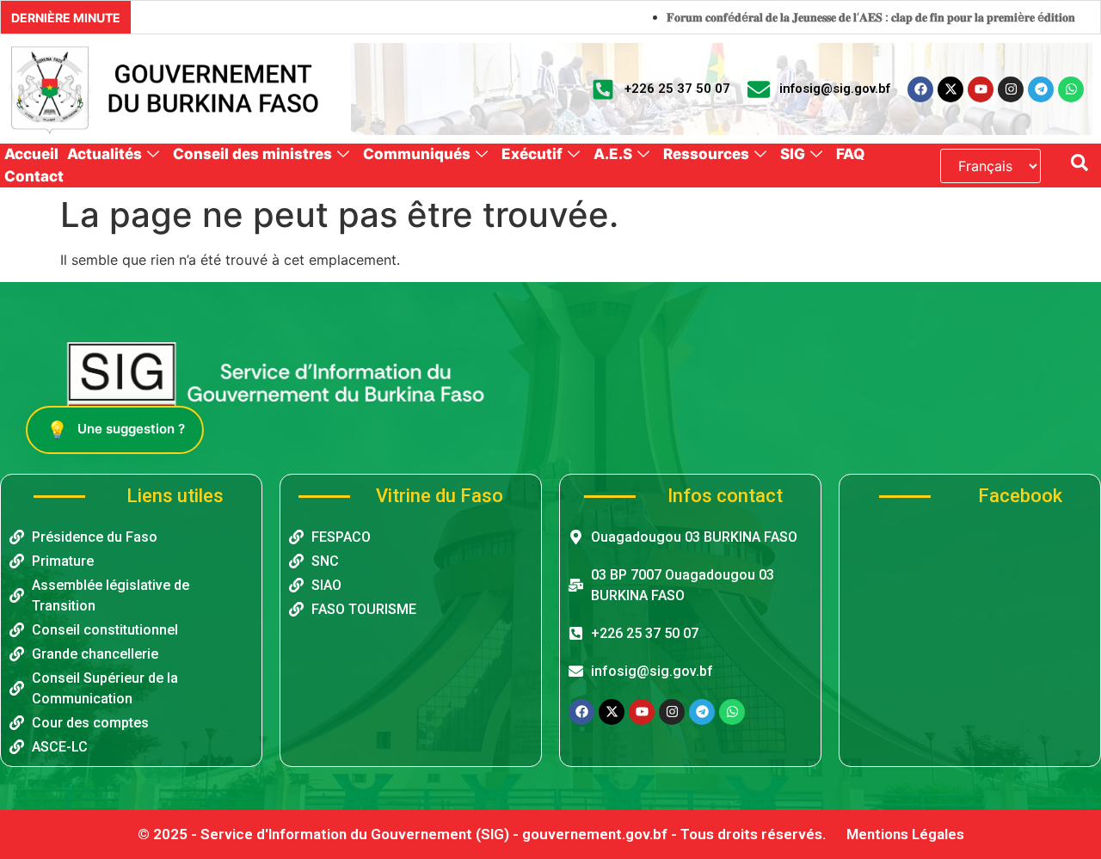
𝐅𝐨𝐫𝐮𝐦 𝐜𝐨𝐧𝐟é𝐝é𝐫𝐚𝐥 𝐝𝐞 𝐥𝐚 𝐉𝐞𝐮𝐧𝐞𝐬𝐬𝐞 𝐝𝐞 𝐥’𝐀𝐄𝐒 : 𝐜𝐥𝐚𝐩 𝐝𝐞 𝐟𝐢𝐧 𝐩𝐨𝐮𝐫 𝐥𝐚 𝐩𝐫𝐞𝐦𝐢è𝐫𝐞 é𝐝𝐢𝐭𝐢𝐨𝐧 (833, 16)
